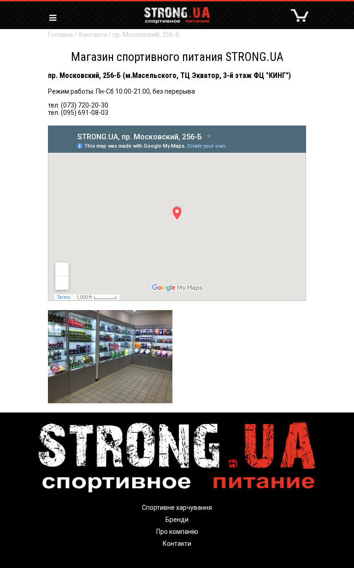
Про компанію (177, 531)
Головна (60, 34)
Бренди (177, 519)
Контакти (92, 34)
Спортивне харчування (177, 507)
